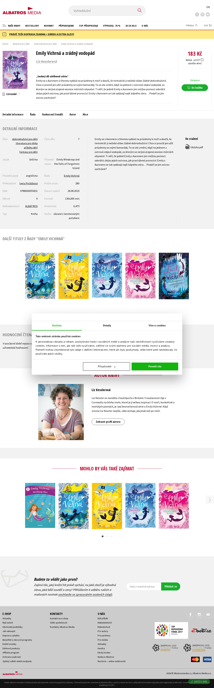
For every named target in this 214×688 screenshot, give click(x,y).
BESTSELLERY (32, 25)
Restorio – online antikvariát (112, 661)
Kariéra (101, 648)
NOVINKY (49, 25)
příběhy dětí (31, 147)
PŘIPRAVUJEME (66, 25)
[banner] (22, 8)
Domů (5, 43)
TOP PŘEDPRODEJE (88, 25)
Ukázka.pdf (194, 147)
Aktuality (7, 618)
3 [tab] (112, 536)
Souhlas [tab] (57, 325)
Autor (73, 114)
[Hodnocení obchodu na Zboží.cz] (199, 629)
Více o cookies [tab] (157, 325)
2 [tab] (107, 536)
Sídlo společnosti (58, 622)
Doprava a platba (11, 635)
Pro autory (103, 631)
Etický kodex (104, 652)
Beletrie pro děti (21, 43)
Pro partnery (104, 635)
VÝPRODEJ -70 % (111, 25)
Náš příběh (103, 618)
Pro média (103, 639)
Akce (85, 114)
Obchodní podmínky (13, 626)
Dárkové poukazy (11, 648)
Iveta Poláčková (28, 183)
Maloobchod (104, 626)
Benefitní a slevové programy (17, 639)
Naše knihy (13, 25)
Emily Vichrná (71, 175)
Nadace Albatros (106, 656)
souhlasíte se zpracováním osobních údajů (85, 594)
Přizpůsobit (104, 366)
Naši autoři (8, 622)
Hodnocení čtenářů (52, 114)
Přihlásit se (171, 586)
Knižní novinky (9, 644)
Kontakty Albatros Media (62, 626)
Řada (32, 114)
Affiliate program (11, 652)
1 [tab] (102, 536)
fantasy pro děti (28, 152)
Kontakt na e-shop (59, 618)
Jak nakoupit (9, 631)
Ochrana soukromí (12, 656)
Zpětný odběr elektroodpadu (17, 661)
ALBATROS (31, 206)
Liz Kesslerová (46, 61)
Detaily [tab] (107, 325)
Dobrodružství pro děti (45, 43)
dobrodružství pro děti (25, 139)
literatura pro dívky (27, 143)
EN (208, 7)
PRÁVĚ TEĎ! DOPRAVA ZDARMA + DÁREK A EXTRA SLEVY (41, 34)
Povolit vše (154, 366)
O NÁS (145, 25)
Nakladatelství (105, 622)
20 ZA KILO (131, 25)
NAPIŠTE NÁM (200, 681)
